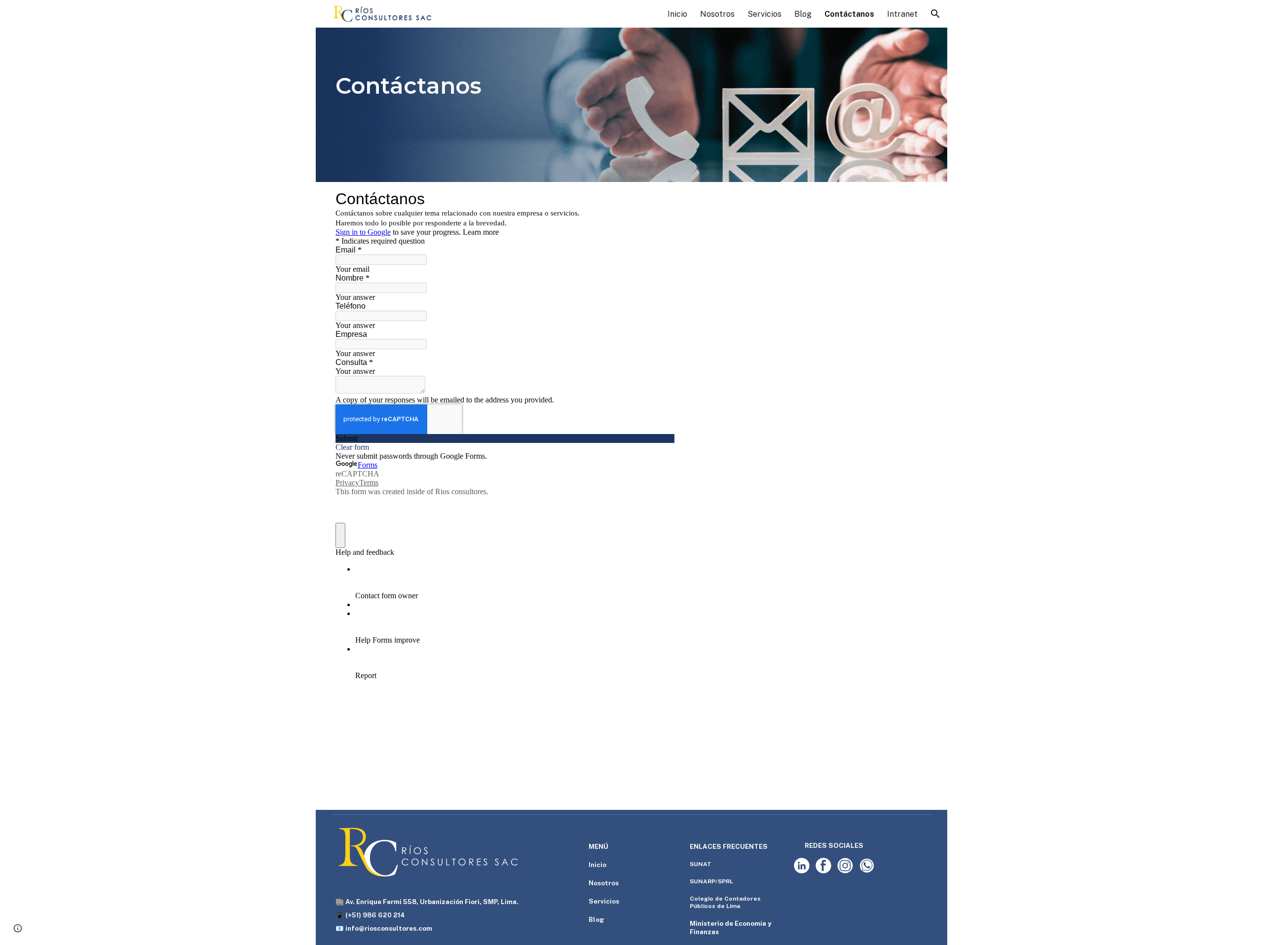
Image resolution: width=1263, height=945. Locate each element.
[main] (632, 86)
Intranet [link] (902, 14)
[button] (935, 14)
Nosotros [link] (717, 14)
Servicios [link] (764, 14)
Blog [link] (803, 14)
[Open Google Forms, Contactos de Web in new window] (659, 199)
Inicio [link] (677, 14)
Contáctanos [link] (849, 14)
